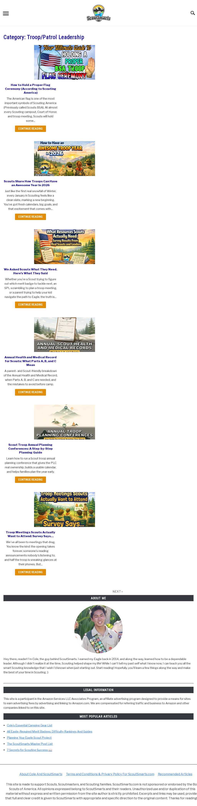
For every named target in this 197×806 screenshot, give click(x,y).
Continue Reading (30, 128)
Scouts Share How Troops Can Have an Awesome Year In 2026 (30, 183)
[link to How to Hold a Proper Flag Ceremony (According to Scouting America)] (64, 62)
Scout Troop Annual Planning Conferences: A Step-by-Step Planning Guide (30, 448)
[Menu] (6, 14)
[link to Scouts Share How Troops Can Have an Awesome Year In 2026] (64, 158)
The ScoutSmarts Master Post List (30, 744)
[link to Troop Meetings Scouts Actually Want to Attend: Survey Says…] (64, 509)
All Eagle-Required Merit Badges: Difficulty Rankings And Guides (49, 731)
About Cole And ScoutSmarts (40, 774)
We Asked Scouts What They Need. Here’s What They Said (30, 271)
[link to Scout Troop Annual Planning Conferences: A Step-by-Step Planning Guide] (64, 422)
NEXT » (118, 591)
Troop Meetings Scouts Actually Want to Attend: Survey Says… (30, 534)
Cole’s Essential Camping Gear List (29, 725)
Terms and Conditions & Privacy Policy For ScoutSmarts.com (110, 774)
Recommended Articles (175, 774)
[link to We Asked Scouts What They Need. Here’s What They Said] (64, 246)
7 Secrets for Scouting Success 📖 (29, 750)
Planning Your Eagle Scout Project (29, 737)
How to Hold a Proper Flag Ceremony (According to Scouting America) (30, 88)
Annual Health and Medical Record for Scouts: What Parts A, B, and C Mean (30, 361)
